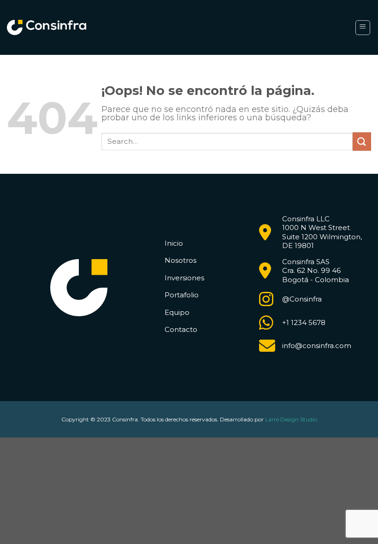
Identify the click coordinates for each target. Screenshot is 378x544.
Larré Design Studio (291, 419)
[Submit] (362, 141)
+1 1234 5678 (303, 322)
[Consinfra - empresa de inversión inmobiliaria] (46, 27)
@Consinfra (302, 299)
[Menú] (363, 27)
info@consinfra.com (316, 345)
